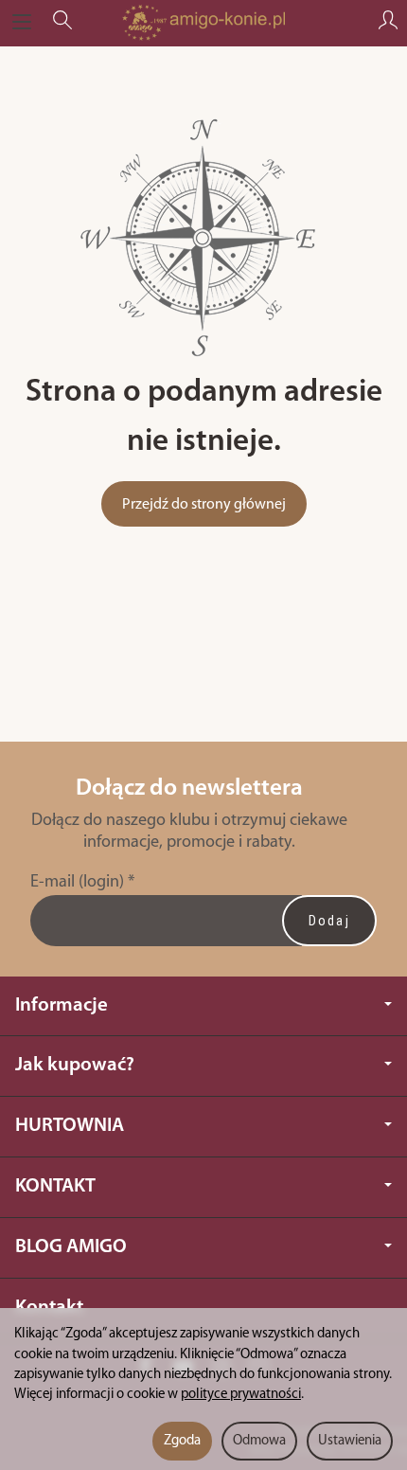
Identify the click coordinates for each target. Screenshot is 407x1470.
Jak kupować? (74, 1065)
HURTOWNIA (69, 1126)
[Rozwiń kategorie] (22, 22)
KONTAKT (55, 1186)
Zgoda (182, 1441)
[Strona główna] (203, 22)
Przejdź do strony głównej (204, 504)
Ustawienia (349, 1441)
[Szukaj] (62, 22)
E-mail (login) (77, 882)
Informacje (61, 1005)
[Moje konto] (388, 22)
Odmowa (259, 1441)
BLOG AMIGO (71, 1247)
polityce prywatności (241, 1395)
